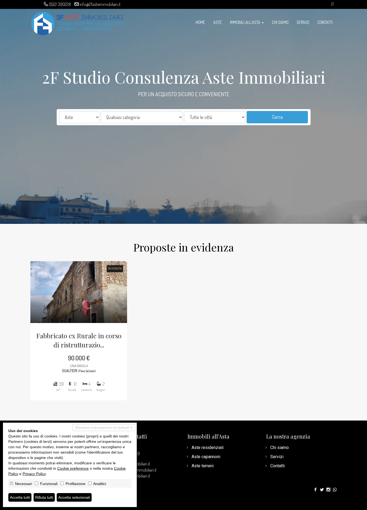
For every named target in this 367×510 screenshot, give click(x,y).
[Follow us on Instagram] (328, 490)
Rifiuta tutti (44, 497)
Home (200, 22)
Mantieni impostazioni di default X (103, 427)
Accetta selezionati (74, 497)
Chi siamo (280, 22)
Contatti (325, 22)
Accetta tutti (20, 497)
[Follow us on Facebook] (315, 490)
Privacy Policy (34, 474)
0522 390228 (60, 4)
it (332, 4)
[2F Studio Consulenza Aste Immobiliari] (77, 23)
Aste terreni (203, 465)
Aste (217, 22)
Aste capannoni (206, 456)
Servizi (303, 22)
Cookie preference (73, 468)
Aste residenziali (208, 447)
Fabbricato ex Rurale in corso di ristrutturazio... (78, 340)
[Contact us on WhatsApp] (335, 490)
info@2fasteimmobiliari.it (100, 4)
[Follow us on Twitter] (322, 490)
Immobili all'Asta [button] (245, 22)
